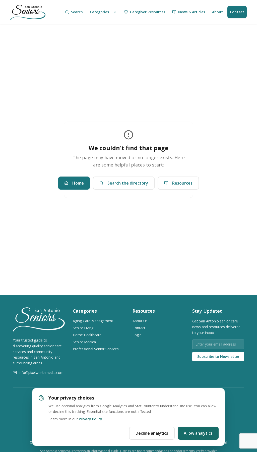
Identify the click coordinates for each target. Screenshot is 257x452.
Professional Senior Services (96, 349)
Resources (182, 183)
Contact (237, 12)
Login (137, 334)
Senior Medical (85, 342)
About (217, 12)
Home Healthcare (87, 334)
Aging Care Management (93, 320)
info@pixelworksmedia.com (41, 372)
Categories (99, 12)
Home (78, 183)
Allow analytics (198, 433)
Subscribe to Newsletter (218, 356)
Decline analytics (152, 433)
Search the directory (127, 183)
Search (77, 12)
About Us (140, 320)
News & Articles (191, 12)
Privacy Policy (90, 419)
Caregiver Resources (147, 12)
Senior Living (83, 327)
